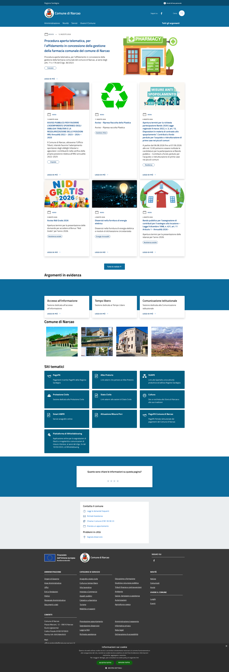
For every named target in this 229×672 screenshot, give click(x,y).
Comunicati (154, 583)
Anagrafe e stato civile (89, 578)
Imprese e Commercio (88, 591)
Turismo (83, 604)
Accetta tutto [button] (105, 663)
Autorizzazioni (121, 600)
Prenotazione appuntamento (91, 621)
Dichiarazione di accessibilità (126, 634)
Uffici (46, 587)
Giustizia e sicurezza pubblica (127, 583)
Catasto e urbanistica (88, 600)
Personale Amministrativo (54, 600)
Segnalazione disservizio (89, 625)
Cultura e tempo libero (89, 583)
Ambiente (119, 591)
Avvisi (51, 34)
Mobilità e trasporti (87, 608)
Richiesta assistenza (88, 634)
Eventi (153, 603)
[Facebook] (160, 13)
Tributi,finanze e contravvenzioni (128, 587)
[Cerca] (182, 13)
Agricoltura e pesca (122, 604)
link (137, 658)
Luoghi (153, 599)
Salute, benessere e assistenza (127, 595)
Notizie (153, 578)
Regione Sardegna (51, 3)
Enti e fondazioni (51, 591)
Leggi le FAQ (85, 630)
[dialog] (114, 658)
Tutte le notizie (113, 266)
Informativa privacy (123, 625)
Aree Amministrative (52, 583)
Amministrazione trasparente (127, 621)
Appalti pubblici (86, 595)
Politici (47, 595)
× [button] (226, 646)
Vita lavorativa (85, 587)
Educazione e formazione (125, 578)
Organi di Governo (51, 578)
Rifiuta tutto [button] (124, 663)
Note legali (119, 630)
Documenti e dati (51, 604)
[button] (114, 668)
